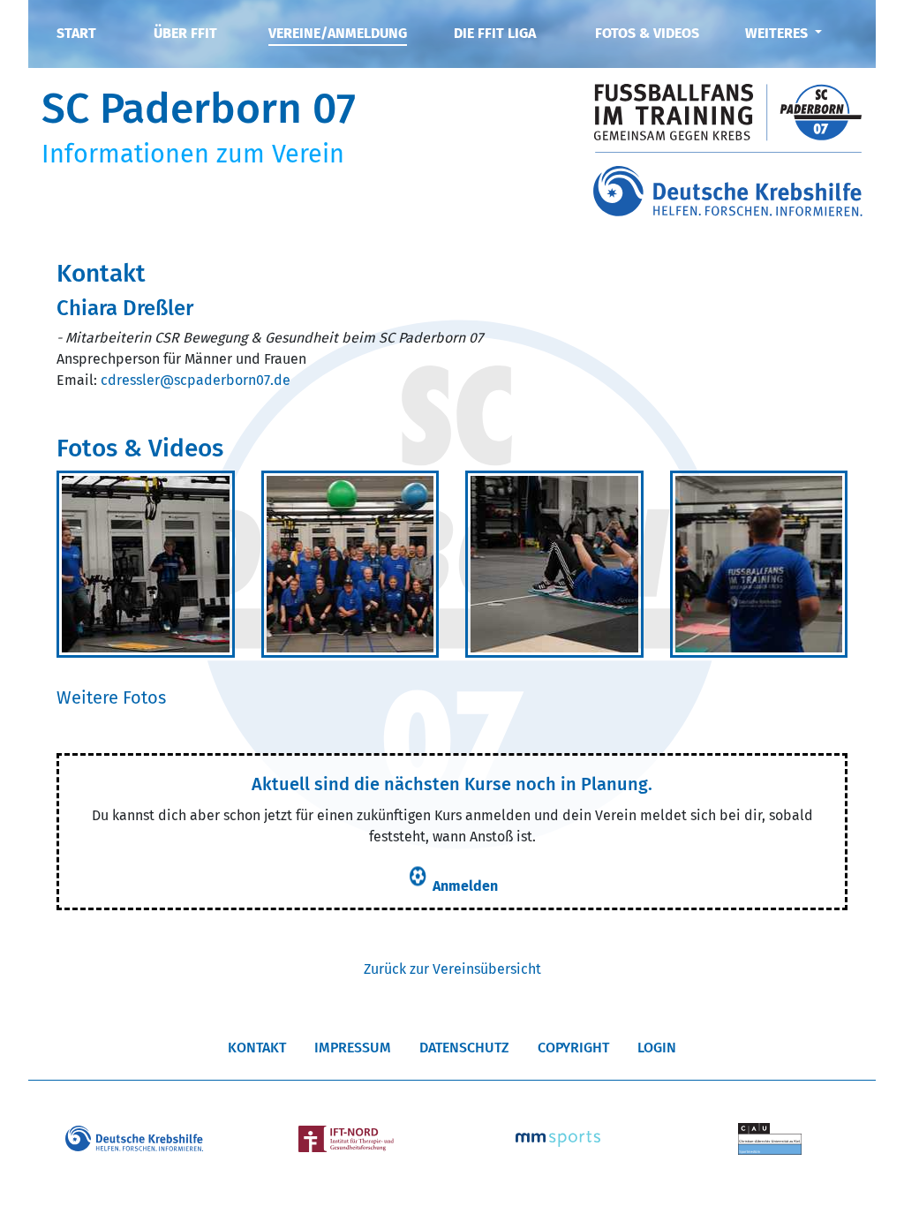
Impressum (352, 1047)
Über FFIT (185, 33)
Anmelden (465, 886)
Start (76, 33)
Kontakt (257, 1047)
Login (656, 1047)
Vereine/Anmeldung (337, 33)
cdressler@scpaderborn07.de (195, 380)
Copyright (573, 1047)
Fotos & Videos (647, 33)
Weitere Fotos (111, 697)
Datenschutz (464, 1047)
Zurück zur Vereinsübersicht (452, 969)
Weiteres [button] (778, 33)
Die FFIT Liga (495, 33)
